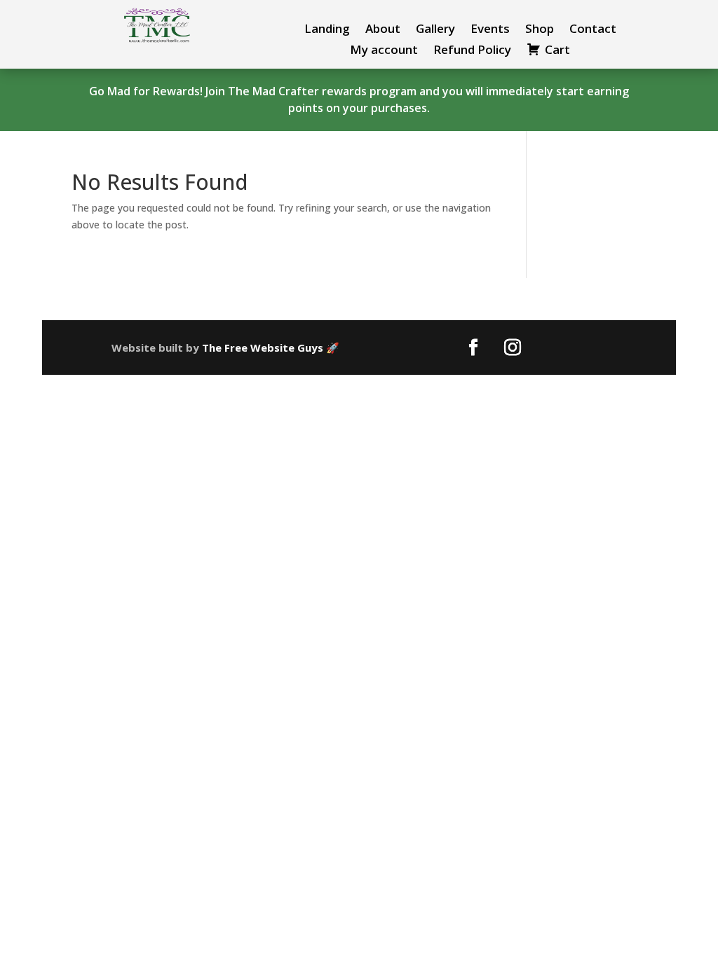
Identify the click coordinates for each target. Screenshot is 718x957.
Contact (592, 30)
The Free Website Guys (262, 347)
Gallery (435, 30)
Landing (327, 30)
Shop (539, 30)
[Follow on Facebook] (473, 347)
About (382, 30)
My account (384, 51)
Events (490, 30)
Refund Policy (472, 51)
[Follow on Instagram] (512, 347)
